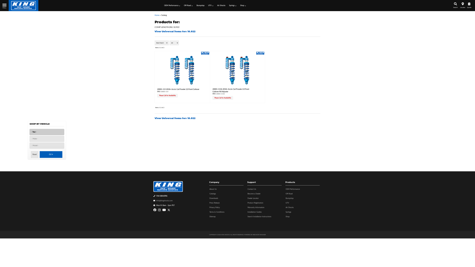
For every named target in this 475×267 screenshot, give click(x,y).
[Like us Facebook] (155, 210)
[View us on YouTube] (164, 210)
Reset (35, 154)
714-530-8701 (161, 196)
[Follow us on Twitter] (168, 210)
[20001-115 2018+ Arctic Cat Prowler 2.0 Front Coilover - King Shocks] (205, 53)
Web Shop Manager (259, 234)
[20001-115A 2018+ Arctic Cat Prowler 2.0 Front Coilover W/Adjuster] (238, 70)
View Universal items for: (175, 31)
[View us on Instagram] (159, 210)
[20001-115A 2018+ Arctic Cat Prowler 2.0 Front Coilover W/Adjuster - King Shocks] (260, 53)
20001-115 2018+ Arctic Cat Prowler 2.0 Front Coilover (178, 89)
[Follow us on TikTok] (171, 210)
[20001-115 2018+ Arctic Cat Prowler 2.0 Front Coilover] (182, 70)
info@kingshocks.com (164, 201)
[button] (172, 5)
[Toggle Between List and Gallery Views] (315, 42)
